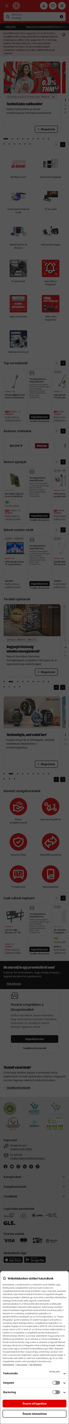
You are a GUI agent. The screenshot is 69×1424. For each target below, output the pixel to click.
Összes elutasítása (34, 1414)
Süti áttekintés (35, 1364)
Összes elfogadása (34, 1403)
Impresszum (21, 1364)
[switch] (56, 1383)
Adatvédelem (8, 1364)
